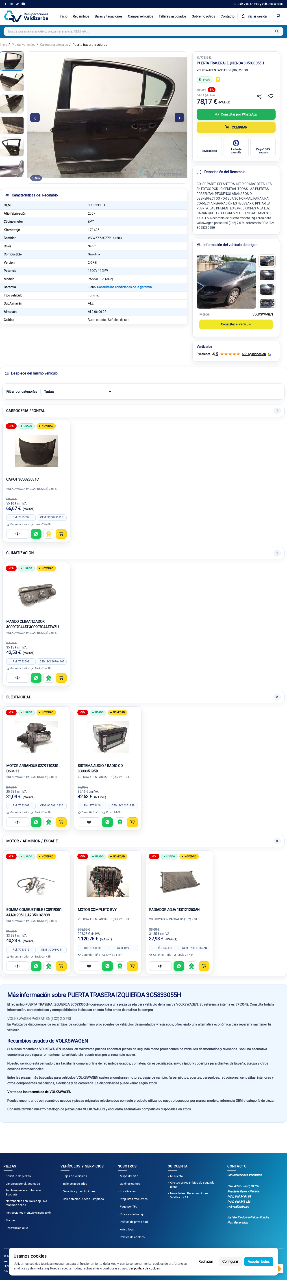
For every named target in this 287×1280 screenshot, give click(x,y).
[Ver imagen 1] (267, 261)
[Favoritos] (271, 96)
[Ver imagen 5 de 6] (12, 147)
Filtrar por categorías (21, 392)
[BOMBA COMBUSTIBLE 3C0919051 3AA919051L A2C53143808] (36, 881)
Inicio (63, 16)
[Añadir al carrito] (61, 534)
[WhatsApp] (36, 534)
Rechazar (205, 1261)
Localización (128, 1191)
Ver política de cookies (144, 1268)
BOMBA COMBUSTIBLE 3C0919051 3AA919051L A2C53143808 (34, 912)
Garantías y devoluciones (79, 1191)
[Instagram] (11, 4)
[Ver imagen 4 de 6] (12, 125)
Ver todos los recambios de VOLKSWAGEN (39, 1092)
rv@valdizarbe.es (238, 1206)
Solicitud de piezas (18, 1176)
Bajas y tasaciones (109, 16)
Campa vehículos (140, 16)
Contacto (228, 16)
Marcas (10, 1220)
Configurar (230, 1261)
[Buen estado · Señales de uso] (218, 79)
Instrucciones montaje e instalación (29, 1212)
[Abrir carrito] (278, 16)
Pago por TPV (128, 1206)
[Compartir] (259, 96)
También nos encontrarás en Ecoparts (24, 1192)
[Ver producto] (17, 534)
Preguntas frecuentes (134, 1199)
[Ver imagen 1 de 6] (12, 61)
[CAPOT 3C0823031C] (36, 451)
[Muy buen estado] (48, 678)
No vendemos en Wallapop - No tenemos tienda (26, 1203)
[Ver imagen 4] (267, 304)
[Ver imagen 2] (267, 275)
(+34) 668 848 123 (238, 1201)
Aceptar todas (259, 1261)
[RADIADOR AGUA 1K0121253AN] (179, 881)
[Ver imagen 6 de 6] (12, 168)
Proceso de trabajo (132, 1214)
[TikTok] (17, 4)
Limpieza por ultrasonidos (23, 1183)
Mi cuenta (176, 1176)
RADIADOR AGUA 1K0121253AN (174, 910)
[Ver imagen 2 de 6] (12, 82)
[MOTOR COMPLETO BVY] (108, 881)
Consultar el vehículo (236, 324)
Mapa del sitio (129, 1176)
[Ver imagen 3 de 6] (12, 104)
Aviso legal (127, 1229)
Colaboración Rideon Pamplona (83, 1199)
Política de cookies (132, 1237)
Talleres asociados (173, 16)
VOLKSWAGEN (262, 314)
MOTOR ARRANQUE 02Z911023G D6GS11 (32, 768)
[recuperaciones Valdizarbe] (26, 16)
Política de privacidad (134, 1221)
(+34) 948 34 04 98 (239, 1196)
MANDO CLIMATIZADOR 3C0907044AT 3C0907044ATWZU (32, 624)
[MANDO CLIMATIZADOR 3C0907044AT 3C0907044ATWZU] (36, 593)
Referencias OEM (17, 1228)
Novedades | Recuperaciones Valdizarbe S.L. (189, 1195)
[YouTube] (23, 4)
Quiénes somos (130, 1183)
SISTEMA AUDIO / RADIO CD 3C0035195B (100, 768)
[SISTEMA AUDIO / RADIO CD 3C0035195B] (108, 737)
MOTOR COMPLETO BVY (97, 910)
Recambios (81, 16)
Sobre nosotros (203, 16)
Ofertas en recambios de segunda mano (192, 1184)
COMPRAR (239, 127)
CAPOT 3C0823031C (22, 479)
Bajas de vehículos (75, 1176)
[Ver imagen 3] (267, 289)
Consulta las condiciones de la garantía (124, 287)
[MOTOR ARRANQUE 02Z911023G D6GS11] (36, 737)
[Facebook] (6, 4)
